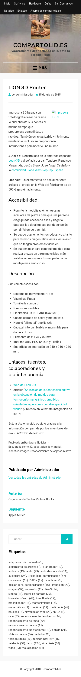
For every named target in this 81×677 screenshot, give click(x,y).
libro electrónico (21, 598)
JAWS (50, 589)
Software (19, 3)
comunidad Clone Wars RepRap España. (37, 170)
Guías (48, 3)
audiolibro (17, 576)
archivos (16, 571)
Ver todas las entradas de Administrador (35, 477)
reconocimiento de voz (25, 625)
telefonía (16, 643)
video (14, 648)
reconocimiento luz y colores (29, 630)
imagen (24, 451)
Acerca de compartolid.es (46, 10)
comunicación (54, 576)
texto (33, 643)
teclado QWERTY (46, 639)
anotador (53, 567)
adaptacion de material (47, 446)
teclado (41, 634)
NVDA (58, 612)
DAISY (36, 580)
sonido (59, 630)
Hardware (35, 3)
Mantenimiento (44, 603)
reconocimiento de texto (26, 621)
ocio (14, 616)
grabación (60, 585)
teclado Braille (19, 639)
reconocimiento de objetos (46, 451)
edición (15, 585)
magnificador (19, 603)
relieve (67, 451)
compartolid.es (40, 45)
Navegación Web (38, 612)
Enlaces (22, 10)
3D (30, 446)
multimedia (59, 607)
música (15, 612)
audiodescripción (53, 571)
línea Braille (45, 598)
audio (32, 571)
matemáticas (18, 607)
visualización (33, 648)
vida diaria (51, 643)
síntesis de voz (20, 634)
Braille (34, 576)
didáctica (13, 451)
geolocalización (37, 585)
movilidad (39, 607)
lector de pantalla (37, 594)
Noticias (9, 10)
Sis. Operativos (64, 3)
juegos (15, 594)
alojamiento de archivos (26, 567)
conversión (18, 580)
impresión (34, 589)
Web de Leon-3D (24, 385)
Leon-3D (14, 160)
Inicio (7, 3)
